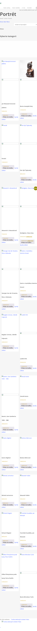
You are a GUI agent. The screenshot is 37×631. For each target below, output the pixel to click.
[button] (8, 116)
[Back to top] (18, 627)
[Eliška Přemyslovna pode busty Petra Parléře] (10, 562)
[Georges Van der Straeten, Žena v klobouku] (10, 270)
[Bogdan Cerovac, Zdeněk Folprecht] (10, 322)
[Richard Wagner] (10, 520)
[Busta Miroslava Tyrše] (28, 573)
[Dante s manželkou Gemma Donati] (28, 265)
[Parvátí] (10, 139)
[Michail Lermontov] (10, 483)
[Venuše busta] (28, 384)
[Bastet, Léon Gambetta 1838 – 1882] (10, 394)
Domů (1, 18)
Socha (5, 18)
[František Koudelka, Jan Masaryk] (28, 520)
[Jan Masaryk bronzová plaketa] (10, 80)
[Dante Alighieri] (10, 445)
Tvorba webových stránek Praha (20, 619)
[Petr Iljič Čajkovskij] (28, 145)
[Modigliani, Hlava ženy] (28, 208)
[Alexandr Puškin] (28, 483)
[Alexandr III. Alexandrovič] (10, 207)
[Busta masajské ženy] (28, 81)
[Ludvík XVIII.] (28, 334)
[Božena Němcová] (28, 445)
